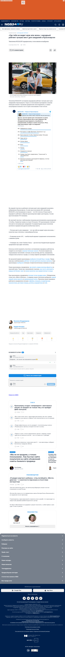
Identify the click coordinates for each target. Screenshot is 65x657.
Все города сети (7, 581)
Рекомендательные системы (32, 629)
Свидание (38, 333)
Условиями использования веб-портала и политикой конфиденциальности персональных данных (32, 622)
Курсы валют (58, 21)
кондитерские (45, 281)
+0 (49, 362)
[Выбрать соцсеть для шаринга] (54, 50)
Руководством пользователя (32, 620)
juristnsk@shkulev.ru (48, 612)
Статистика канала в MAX (10, 576)
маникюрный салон (30, 279)
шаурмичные (38, 283)
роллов (31, 283)
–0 (54, 362)
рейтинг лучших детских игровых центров (38, 261)
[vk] (28, 598)
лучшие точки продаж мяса (37, 275)
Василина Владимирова (21, 321)
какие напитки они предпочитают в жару (39, 271)
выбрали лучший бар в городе (40, 259)
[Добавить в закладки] (50, 50)
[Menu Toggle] (2, 24)
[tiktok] (40, 598)
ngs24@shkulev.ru (39, 610)
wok (46, 283)
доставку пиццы (23, 283)
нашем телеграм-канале (30, 251)
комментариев (17, 50)
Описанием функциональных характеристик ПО (32, 621)
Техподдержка (6, 568)
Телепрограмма (36, 21)
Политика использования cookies (32, 627)
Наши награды (6, 560)
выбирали (20, 263)
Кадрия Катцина (19, 326)
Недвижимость (5, 21)
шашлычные (13, 283)
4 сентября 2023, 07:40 (14, 44)
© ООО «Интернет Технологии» (32, 646)
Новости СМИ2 (13, 395)
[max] (36, 598)
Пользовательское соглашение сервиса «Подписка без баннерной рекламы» (32, 631)
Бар (23, 333)
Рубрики (4, 544)
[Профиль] (63, 24)
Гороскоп (50, 21)
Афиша (44, 21)
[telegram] (24, 598)
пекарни (38, 281)
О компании (5, 556)
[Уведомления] (59, 24)
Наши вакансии (7, 564)
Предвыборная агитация (10, 572)
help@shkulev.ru (35, 613)
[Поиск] (55, 24)
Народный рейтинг (14, 333)
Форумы (27, 21)
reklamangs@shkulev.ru (55, 616)
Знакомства (14, 21)
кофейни (31, 281)
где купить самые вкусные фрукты (40, 267)
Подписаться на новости (10, 536)
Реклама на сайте (7, 548)
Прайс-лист (5, 552)
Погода (22, 21)
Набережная (47, 333)
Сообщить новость (8, 540)
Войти (14, 384)
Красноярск (30, 333)
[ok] (32, 598)
